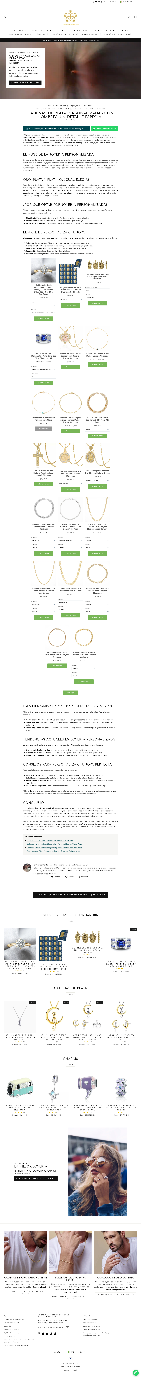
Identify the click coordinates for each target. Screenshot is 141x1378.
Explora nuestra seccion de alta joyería (115, 1294)
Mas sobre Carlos (40, 874)
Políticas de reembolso (90, 1316)
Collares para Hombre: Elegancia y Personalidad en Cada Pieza (54, 844)
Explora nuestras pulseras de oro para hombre (70, 1297)
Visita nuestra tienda (91, 824)
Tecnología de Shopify (70, 1370)
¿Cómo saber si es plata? (91, 1326)
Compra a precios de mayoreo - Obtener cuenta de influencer (19, 1341)
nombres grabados (88, 109)
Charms (29, 34)
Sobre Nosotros (9, 1336)
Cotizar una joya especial (25, 83)
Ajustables (59, 34)
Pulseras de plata (116, 30)
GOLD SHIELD (64, 109)
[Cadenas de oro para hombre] (25, 1252)
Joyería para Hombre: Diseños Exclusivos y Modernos (50, 840)
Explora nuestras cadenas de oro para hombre (25, 1292)
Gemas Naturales (91, 34)
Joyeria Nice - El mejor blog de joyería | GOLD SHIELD (72, 106)
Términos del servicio (11, 1329)
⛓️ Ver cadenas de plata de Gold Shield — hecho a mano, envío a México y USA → (56, 129)
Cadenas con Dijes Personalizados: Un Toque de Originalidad (53, 851)
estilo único (55, 109)
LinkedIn (53, 874)
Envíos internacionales (12, 1323)
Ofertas (73, 34)
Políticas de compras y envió (14, 1319)
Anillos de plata (41, 30)
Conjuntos (43, 34)
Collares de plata (67, 30)
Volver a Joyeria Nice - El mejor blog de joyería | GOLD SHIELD (72, 895)
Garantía (7, 1326)
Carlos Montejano (71, 120)
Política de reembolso (12, 1333)
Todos (70, 921)
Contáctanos (8, 1316)
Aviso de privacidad (89, 1319)
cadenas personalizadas (43, 109)
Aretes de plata (92, 30)
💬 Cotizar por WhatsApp (104, 128)
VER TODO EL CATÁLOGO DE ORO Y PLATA (36, 1179)
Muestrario (125, 34)
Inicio (50, 106)
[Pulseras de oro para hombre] (70, 1252)
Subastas (109, 34)
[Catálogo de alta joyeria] (115, 1252)
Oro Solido (20, 30)
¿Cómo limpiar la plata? (91, 1329)
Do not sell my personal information (17, 1345)
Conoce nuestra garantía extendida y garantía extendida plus (95, 1334)
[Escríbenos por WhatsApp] (136, 1373)
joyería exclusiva (75, 109)
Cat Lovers (15, 34)
